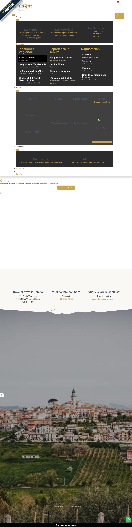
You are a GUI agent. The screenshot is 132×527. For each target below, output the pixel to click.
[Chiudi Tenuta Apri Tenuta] (17, 20)
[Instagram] (57, 427)
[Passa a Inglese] (118, 2)
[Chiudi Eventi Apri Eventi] (22, 44)
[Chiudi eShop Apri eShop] (17, 91)
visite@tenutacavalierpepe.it (104, 299)
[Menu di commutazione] (13, 15)
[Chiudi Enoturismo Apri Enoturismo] (17, 150)
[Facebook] (66, 427)
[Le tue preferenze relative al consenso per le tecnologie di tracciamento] (2, 395)
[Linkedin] (74, 427)
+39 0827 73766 (66, 299)
